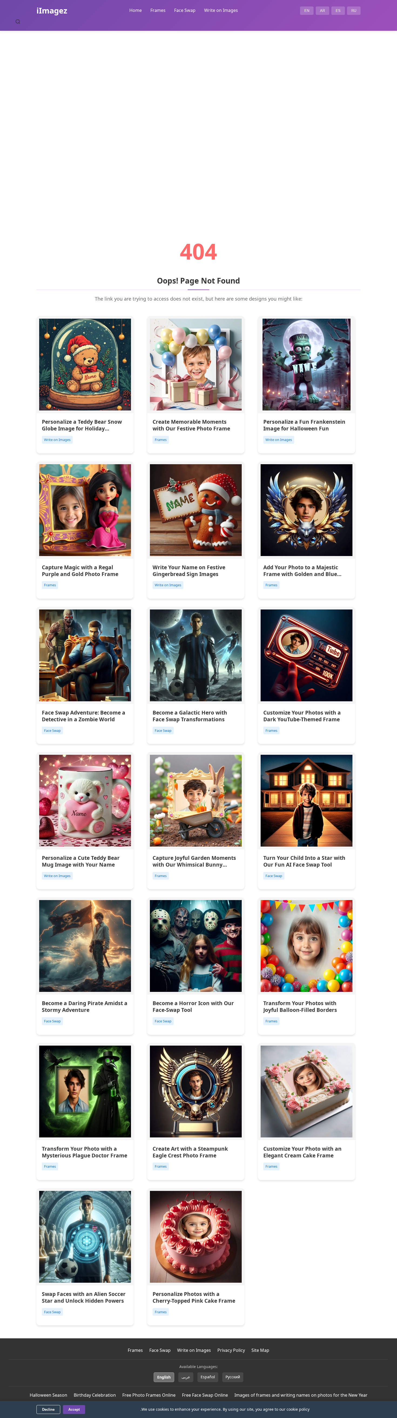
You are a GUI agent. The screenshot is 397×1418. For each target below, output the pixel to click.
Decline (48, 1409)
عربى (185, 1376)
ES (338, 11)
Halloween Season (48, 1395)
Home (135, 10)
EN (306, 11)
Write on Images (221, 10)
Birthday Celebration (95, 1395)
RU (353, 11)
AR (322, 11)
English (164, 1377)
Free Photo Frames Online (149, 1395)
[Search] (18, 21)
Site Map (260, 1350)
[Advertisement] (198, 120)
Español (208, 1376)
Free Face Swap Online (205, 1395)
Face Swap (185, 10)
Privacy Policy (231, 1350)
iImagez (51, 10)
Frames (158, 10)
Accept (74, 1409)
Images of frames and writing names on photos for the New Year (301, 1395)
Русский (233, 1376)
